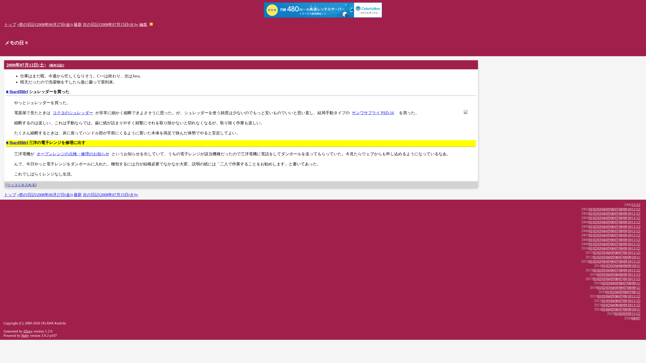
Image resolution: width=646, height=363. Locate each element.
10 (629, 209)
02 (595, 209)
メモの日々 (17, 42)
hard (15, 91)
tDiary (28, 331)
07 (616, 209)
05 (608, 209)
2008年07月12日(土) (26, 65)
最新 (78, 24)
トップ (10, 24)
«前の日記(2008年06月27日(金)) (45, 24)
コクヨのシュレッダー (73, 113)
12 (638, 204)
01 (591, 209)
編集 (143, 24)
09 (625, 209)
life (24, 91)
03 (599, 209)
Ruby (25, 336)
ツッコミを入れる (21, 185)
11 (633, 204)
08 (621, 209)
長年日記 (56, 65)
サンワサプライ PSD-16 (373, 113)
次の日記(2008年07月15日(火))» (110, 24)
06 (612, 209)
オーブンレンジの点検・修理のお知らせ (73, 154)
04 (603, 209)
